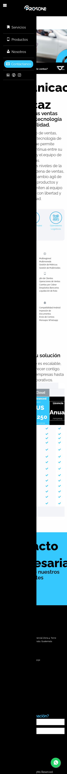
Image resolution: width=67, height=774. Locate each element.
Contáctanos (21, 64)
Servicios (19, 27)
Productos (20, 39)
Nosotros (19, 52)
